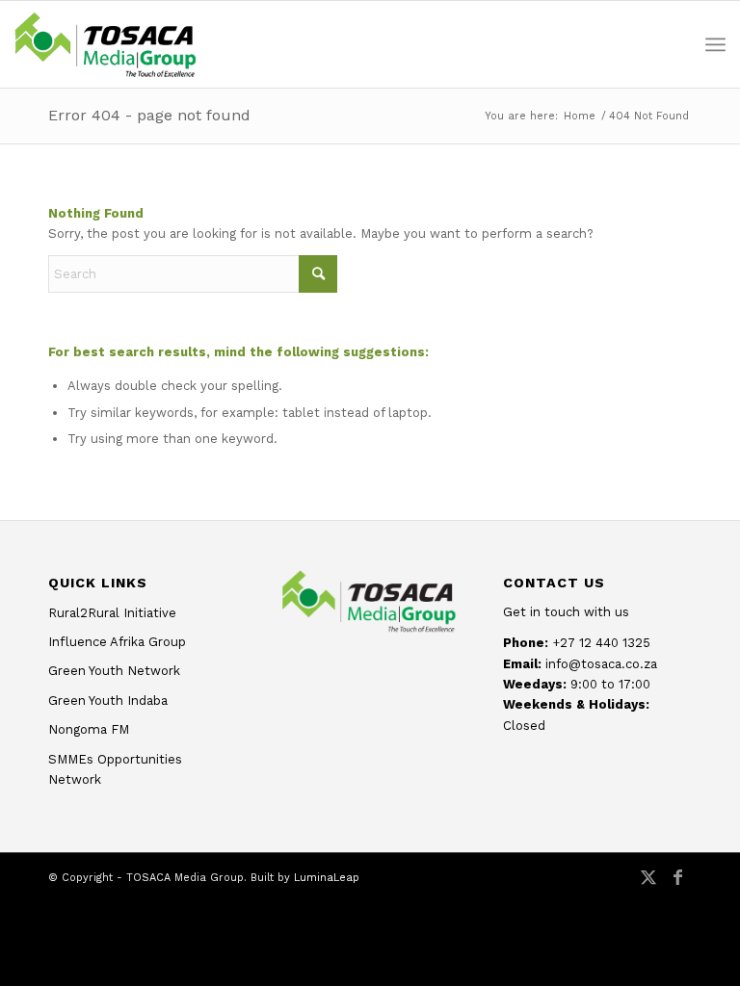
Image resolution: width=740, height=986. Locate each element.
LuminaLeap (326, 877)
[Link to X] (648, 887)
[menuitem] (715, 44)
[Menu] (715, 44)
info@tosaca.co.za (601, 664)
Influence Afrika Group (117, 642)
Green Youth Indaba (108, 700)
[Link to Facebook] (677, 887)
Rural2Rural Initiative (112, 613)
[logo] (105, 44)
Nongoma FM (88, 729)
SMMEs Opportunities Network (115, 769)
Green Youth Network (114, 670)
